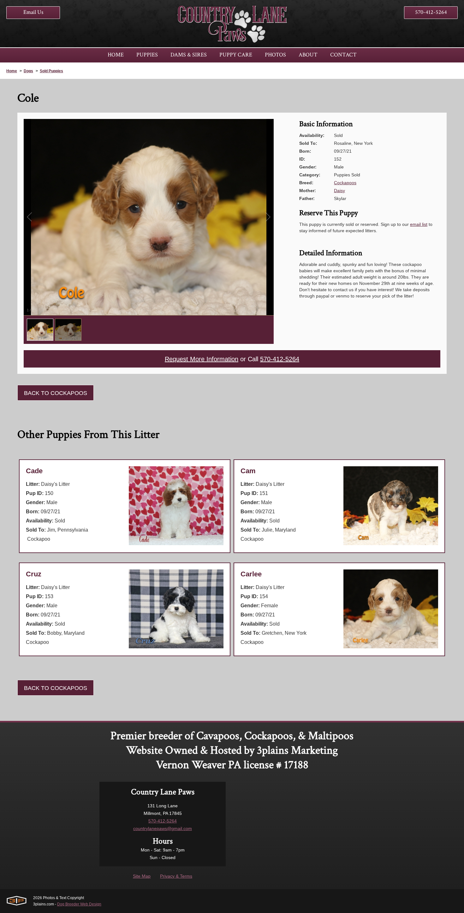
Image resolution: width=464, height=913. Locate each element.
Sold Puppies (51, 71)
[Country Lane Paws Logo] (232, 23)
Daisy (339, 190)
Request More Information (201, 359)
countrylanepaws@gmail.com (162, 828)
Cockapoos (345, 182)
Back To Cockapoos (55, 393)
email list (418, 224)
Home (11, 71)
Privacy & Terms (176, 876)
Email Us (33, 12)
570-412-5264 (431, 12)
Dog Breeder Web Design (79, 904)
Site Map (142, 876)
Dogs (28, 71)
